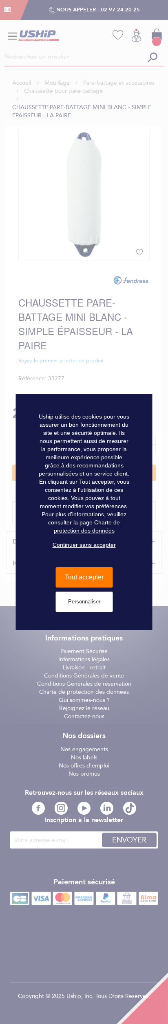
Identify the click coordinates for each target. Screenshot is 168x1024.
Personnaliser (84, 602)
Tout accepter (84, 577)
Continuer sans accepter (84, 545)
